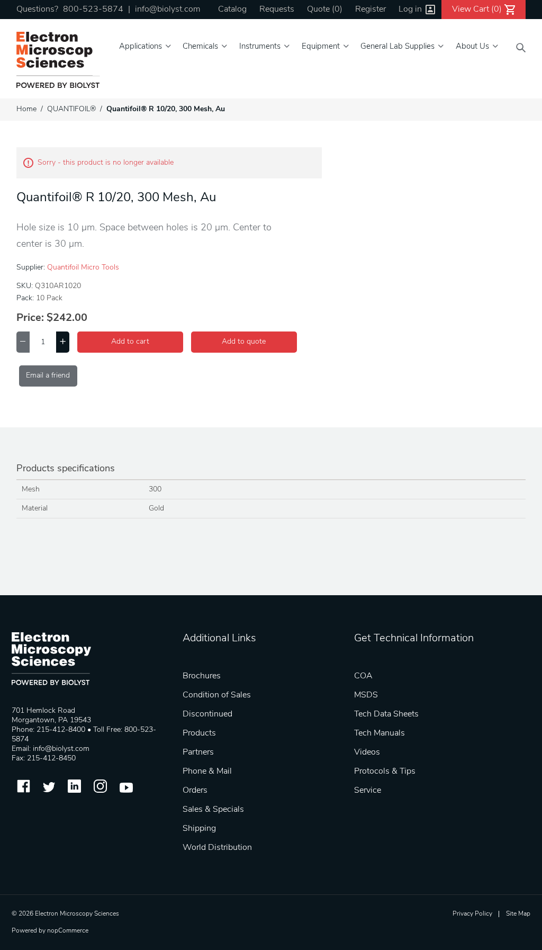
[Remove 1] (23, 342)
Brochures (202, 676)
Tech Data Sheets (386, 714)
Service (367, 790)
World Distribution (217, 848)
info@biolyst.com (167, 9)
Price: (30, 318)
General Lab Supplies (397, 47)
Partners (198, 752)
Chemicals (200, 47)
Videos (367, 752)
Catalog (232, 9)
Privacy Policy (472, 914)
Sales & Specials (213, 809)
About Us (472, 47)
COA (363, 676)
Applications (140, 47)
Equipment (321, 47)
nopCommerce (67, 931)
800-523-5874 (93, 9)
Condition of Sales (217, 695)
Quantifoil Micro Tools (83, 268)
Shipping (199, 828)
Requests (276, 9)
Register (370, 9)
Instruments (260, 47)
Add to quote (244, 342)
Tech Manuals (379, 733)
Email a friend (48, 376)
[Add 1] (62, 342)
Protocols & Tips (384, 771)
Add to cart (130, 342)
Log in (410, 9)
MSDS (366, 695)
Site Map (518, 914)
